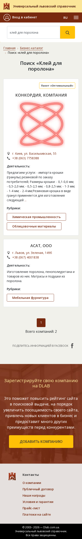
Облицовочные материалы (34, 226)
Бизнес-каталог (31, 48)
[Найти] (67, 32)
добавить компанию (41, 441)
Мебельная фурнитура (30, 298)
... (25, 200)
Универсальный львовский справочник (44, 6)
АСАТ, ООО (41, 245)
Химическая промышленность (36, 217)
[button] (20, 17)
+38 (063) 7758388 (25, 158)
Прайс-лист (31, 508)
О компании (32, 483)
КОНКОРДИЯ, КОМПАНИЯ (41, 95)
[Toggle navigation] (76, 17)
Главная (9, 48)
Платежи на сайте (37, 514)
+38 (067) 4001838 (25, 257)
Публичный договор (38, 489)
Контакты (31, 475)
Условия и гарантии (38, 502)
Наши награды (34, 495)
